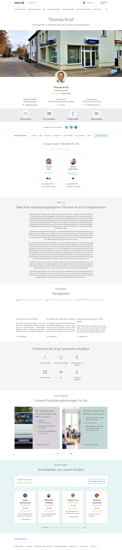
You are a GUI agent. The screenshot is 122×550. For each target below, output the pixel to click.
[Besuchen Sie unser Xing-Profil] (76, 127)
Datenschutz (37, 546)
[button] (61, 77)
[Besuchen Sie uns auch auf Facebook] (71, 127)
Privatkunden (32, 2)
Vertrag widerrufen (20, 539)
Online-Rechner (83, 546)
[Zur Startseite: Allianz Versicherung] (19, 3)
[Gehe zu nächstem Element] (84, 527)
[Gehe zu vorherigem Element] (37, 527)
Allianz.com (93, 546)
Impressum (29, 546)
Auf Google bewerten (96, 481)
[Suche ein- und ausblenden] (106, 9)
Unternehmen (73, 546)
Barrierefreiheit (47, 546)
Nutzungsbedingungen (60, 546)
